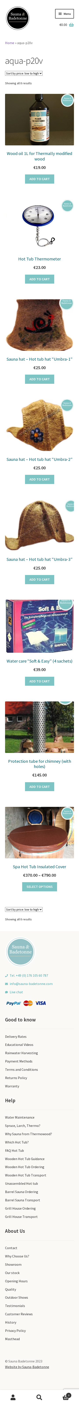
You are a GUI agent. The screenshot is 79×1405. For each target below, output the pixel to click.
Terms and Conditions (21, 1069)
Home (9, 43)
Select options (40, 886)
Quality (10, 1289)
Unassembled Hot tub (21, 1183)
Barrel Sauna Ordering (21, 1192)
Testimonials (15, 1305)
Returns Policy (16, 1078)
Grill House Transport (21, 1216)
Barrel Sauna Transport (22, 1200)
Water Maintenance (19, 1117)
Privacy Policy (15, 1330)
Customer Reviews (19, 1314)
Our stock (12, 1273)
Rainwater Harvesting (21, 1053)
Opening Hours (16, 1281)
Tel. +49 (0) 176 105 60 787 (29, 975)
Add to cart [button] (39, 179)
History (10, 1322)
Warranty (12, 1086)
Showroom (13, 1264)
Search (39, 1397)
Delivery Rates (16, 1036)
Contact (11, 1248)
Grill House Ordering (20, 1208)
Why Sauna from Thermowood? (28, 1134)
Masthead (12, 1339)
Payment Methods (18, 1061)
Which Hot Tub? (17, 1142)
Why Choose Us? (17, 1256)
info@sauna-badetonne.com (31, 983)
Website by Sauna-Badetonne (27, 1367)
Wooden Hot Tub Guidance (25, 1159)
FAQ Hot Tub (14, 1150)
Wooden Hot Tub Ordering (24, 1167)
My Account (13, 1397)
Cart (61, 1394)
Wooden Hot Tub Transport (25, 1175)
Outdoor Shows (16, 1297)
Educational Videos (19, 1044)
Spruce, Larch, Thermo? (22, 1125)
